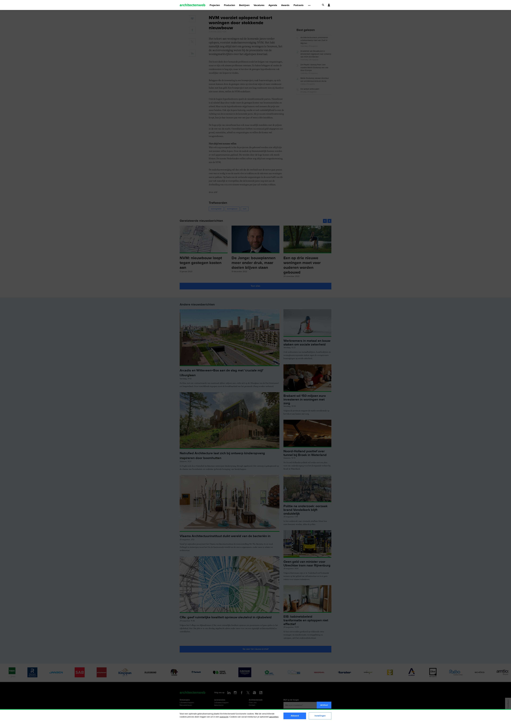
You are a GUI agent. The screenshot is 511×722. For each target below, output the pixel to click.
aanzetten (274, 717)
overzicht (224, 717)
